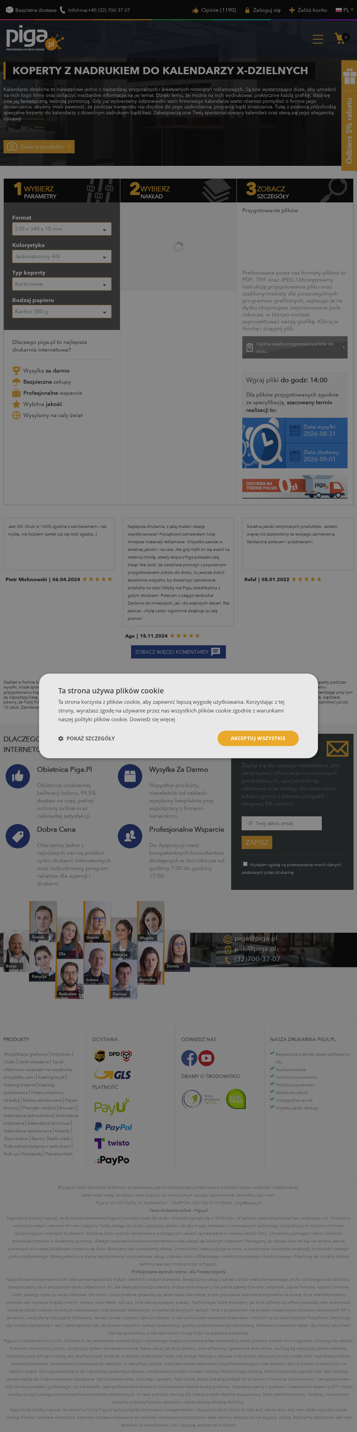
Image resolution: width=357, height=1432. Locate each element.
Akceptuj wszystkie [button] (258, 738)
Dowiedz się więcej (152, 719)
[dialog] (178, 715)
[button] (86, 738)
